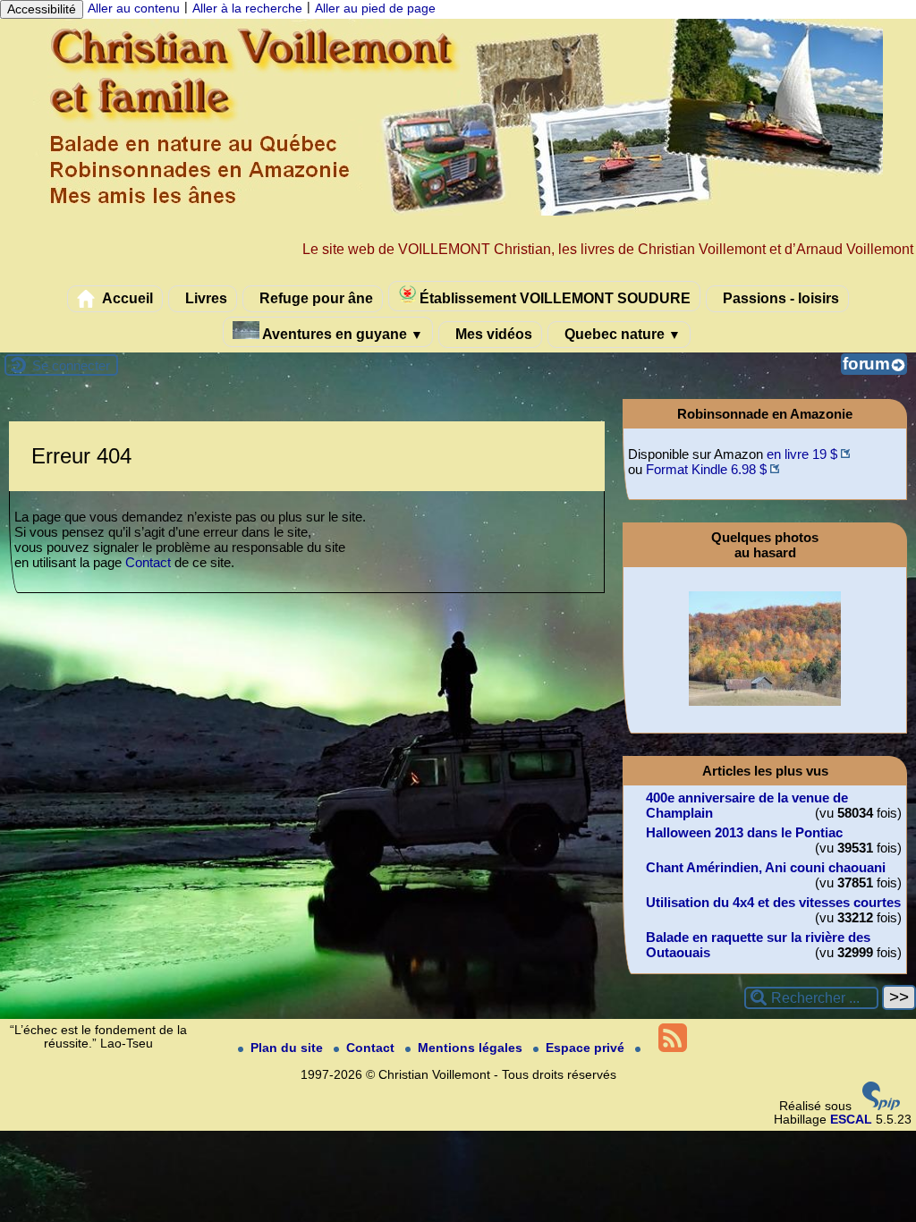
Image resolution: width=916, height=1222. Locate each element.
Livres (204, 298)
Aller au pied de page (375, 8)
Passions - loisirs (779, 298)
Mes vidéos (492, 334)
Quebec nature (621, 334)
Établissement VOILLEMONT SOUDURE (553, 298)
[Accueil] (458, 211)
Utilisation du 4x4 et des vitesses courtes (773, 902)
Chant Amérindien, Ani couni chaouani (766, 867)
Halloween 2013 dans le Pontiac (744, 832)
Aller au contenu (134, 8)
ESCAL (851, 1119)
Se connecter (71, 365)
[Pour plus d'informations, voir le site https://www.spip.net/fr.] (881, 1106)
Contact (148, 562)
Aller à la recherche (247, 8)
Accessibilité (41, 9)
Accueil (126, 298)
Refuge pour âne (314, 298)
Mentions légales (472, 1048)
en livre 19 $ (802, 454)
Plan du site (288, 1048)
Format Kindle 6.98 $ (706, 469)
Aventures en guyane (341, 334)
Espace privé (587, 1048)
